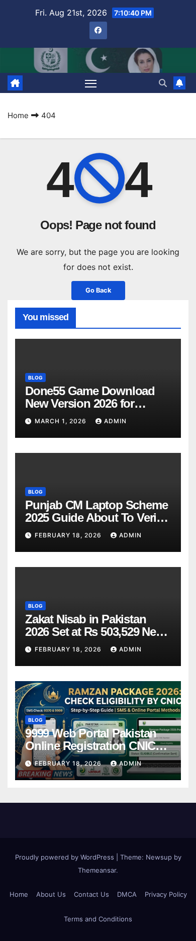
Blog (35, 377)
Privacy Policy (166, 894)
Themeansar (97, 870)
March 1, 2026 (61, 421)
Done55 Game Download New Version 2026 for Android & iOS (90, 403)
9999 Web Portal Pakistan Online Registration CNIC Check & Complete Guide (90, 745)
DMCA (127, 894)
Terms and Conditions (98, 919)
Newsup (159, 857)
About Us (51, 894)
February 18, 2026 (69, 535)
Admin (115, 421)
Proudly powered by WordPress (65, 857)
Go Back (98, 290)
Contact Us (91, 894)
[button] (163, 83)
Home (18, 115)
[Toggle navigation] (91, 83)
